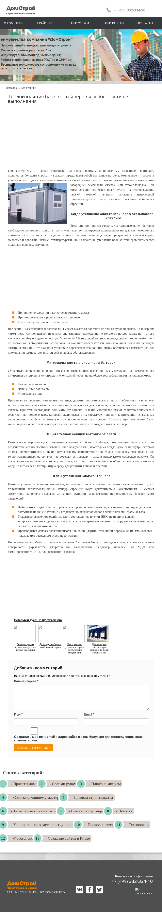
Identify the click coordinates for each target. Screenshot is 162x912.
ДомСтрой (12, 87)
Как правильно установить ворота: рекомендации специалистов (74, 648)
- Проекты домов (25, 784)
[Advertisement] (81, 139)
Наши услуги (79, 23)
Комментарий (26, 681)
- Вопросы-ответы (101, 824)
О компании (14, 23)
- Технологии (137, 824)
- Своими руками (64, 784)
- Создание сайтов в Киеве (67, 838)
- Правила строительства (92, 797)
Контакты (145, 23)
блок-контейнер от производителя (101, 338)
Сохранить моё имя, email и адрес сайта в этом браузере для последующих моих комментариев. (78, 738)
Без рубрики (28, 87)
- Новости (124, 811)
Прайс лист (46, 23)
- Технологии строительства (34, 811)
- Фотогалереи (23, 838)
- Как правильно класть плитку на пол (43, 824)
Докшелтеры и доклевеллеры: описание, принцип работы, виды (99, 648)
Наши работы (113, 23)
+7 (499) (132, 881)
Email (89, 714)
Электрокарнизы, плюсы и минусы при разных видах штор (25, 647)
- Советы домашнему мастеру (36, 797)
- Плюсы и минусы (105, 784)
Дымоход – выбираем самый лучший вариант (50, 646)
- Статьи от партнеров (87, 811)
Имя (18, 714)
